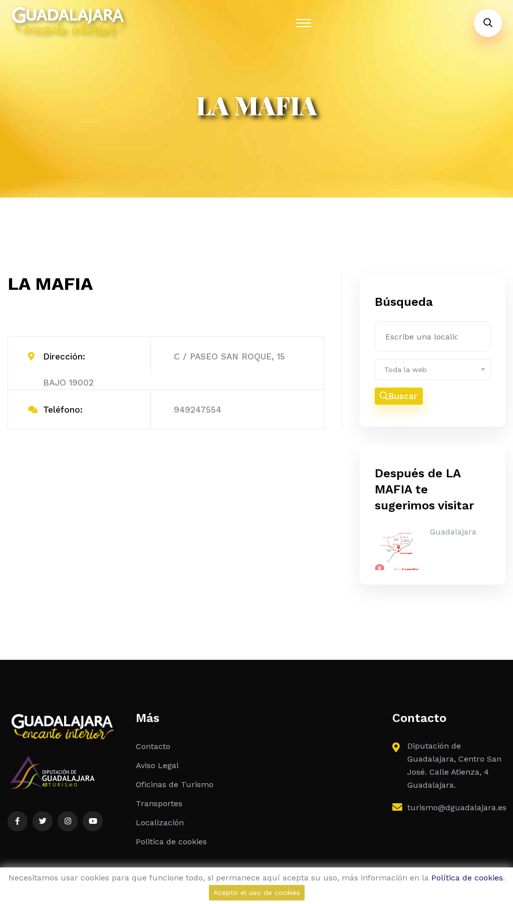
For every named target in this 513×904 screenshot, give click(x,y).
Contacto (153, 746)
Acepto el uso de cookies (256, 892)
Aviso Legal (157, 765)
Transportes (159, 803)
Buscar (402, 396)
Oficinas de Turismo (174, 784)
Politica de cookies (171, 841)
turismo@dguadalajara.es (456, 807)
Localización (160, 822)
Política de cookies (467, 877)
